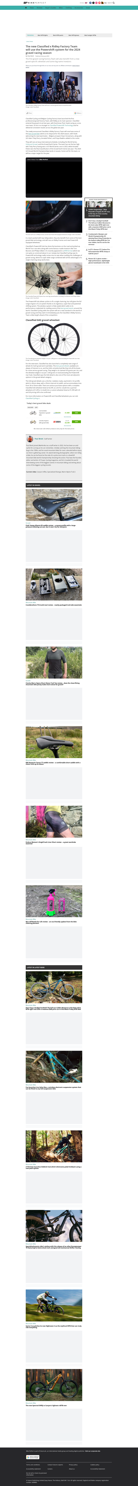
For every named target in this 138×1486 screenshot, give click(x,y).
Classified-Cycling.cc (33, 398)
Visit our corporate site (92, 1451)
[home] (25, 8)
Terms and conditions (33, 1465)
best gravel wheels (62, 366)
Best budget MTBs (90, 35)
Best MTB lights (43, 35)
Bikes (61, 8)
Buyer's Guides (50, 8)
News (32, 8)
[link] (33, 413)
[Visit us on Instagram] (96, 3)
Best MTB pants (58, 35)
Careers (50, 1469)
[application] (54, 178)
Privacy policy (73, 1465)
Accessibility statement (33, 1469)
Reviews (39, 8)
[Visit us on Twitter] (93, 3)
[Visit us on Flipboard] (99, 3)
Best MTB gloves (74, 35)
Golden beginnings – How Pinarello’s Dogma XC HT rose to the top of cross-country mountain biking (99, 213)
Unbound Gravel (31, 144)
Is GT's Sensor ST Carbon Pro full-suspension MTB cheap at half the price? (99, 251)
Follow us (79, 113)
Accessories (79, 8)
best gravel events (67, 308)
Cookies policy (94, 1465)
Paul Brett (31, 56)
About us (72, 1469)
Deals (88, 8)
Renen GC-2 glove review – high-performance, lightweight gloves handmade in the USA (99, 261)
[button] (111, 3)
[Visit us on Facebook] (90, 3)
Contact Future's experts (55, 1465)
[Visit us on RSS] (102, 3)
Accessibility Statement (97, 1469)
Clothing (69, 8)
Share (30, 113)
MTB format (68, 251)
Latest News (29, 41)
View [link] (76, 413)
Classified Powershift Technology (61, 125)
